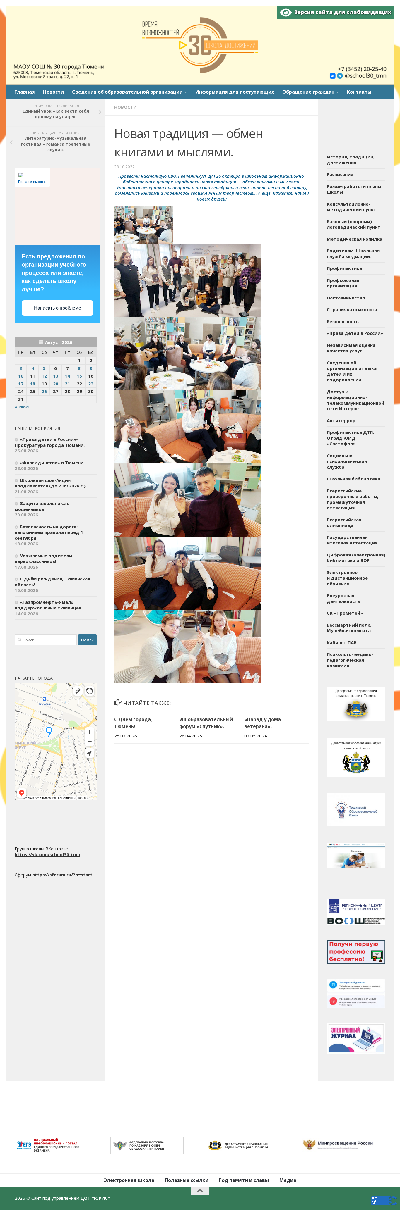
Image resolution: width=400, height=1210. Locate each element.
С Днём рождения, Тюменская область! (52, 581)
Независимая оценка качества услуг (351, 348)
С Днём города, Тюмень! (133, 723)
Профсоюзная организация (343, 283)
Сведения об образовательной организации (127, 92)
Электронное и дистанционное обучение (347, 578)
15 (79, 376)
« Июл (22, 407)
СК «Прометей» (345, 613)
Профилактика (344, 268)
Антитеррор (341, 420)
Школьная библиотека (353, 479)
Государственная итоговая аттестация (352, 540)
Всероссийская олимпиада (344, 522)
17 (20, 384)
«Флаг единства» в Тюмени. (52, 463)
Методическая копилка (354, 239)
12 (44, 376)
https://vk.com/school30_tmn (47, 854)
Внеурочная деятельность (343, 598)
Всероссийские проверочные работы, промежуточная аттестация (352, 499)
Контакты (359, 92)
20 (55, 384)
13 (55, 376)
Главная (24, 92)
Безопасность (343, 321)
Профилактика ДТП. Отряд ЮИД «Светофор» (350, 438)
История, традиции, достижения (351, 160)
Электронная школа (129, 1180)
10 (20, 376)
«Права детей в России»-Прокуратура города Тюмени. (50, 442)
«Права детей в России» (355, 333)
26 (44, 391)
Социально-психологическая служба (347, 461)
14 (67, 376)
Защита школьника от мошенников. (44, 506)
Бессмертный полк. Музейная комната (349, 628)
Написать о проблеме (57, 308)
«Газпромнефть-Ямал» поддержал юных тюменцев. (49, 605)
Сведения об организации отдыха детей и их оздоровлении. (352, 371)
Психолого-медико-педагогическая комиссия (350, 659)
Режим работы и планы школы (354, 189)
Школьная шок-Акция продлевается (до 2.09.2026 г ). (51, 483)
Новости (53, 92)
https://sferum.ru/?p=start (62, 875)
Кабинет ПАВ (342, 642)
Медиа (287, 1180)
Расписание (340, 174)
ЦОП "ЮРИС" (95, 1198)
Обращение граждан (308, 92)
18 (32, 384)
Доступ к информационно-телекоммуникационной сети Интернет (355, 400)
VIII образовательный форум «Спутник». (206, 723)
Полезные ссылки (186, 1180)
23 (90, 384)
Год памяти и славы (244, 1180)
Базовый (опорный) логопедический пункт (353, 224)
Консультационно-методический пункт (351, 207)
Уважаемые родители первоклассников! (43, 558)
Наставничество (346, 298)
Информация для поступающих (234, 92)
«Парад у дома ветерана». (262, 723)
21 (67, 384)
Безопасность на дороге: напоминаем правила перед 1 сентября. (49, 532)
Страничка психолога (352, 309)
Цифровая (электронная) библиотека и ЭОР (356, 557)
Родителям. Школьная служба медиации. (353, 253)
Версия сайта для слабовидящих (341, 11)
